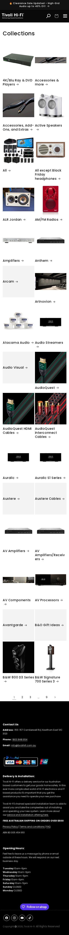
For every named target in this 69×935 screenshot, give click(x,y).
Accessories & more (47, 82)
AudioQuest (45, 388)
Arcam (8, 281)
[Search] (48, 16)
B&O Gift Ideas (47, 625)
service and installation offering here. (28, 814)
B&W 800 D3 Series (18, 677)
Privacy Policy (10, 826)
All (5, 170)
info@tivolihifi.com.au (23, 745)
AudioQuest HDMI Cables (17, 431)
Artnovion (43, 302)
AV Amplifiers (14, 551)
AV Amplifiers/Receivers (50, 555)
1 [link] (14, 697)
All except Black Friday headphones (48, 174)
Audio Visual (13, 367)
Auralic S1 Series (48, 478)
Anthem (42, 261)
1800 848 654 (19, 739)
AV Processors (47, 600)
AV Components (17, 600)
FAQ (48, 826)
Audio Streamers (49, 343)
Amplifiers (11, 261)
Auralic (9, 478)
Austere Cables (48, 499)
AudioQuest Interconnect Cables (46, 433)
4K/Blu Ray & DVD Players (18, 82)
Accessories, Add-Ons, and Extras (18, 127)
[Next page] (55, 697)
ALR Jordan (12, 220)
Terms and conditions (32, 826)
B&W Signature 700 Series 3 (47, 679)
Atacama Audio (16, 343)
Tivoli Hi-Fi (29, 926)
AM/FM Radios (47, 220)
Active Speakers (48, 125)
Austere (9, 499)
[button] (56, 16)
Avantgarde (13, 625)
